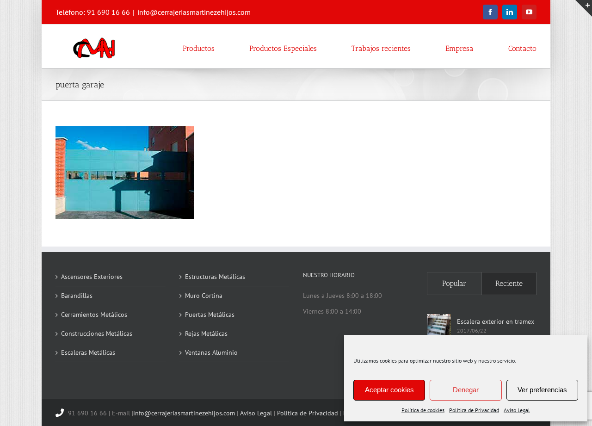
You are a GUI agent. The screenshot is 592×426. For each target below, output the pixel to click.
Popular (454, 283)
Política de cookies (422, 410)
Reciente (509, 283)
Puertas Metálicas (209, 314)
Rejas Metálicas (206, 333)
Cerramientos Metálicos (94, 314)
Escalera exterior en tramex (495, 321)
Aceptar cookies (389, 390)
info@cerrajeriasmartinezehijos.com (194, 12)
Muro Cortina (203, 295)
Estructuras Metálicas (215, 276)
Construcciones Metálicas (96, 333)
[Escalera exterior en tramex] (439, 326)
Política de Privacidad (474, 410)
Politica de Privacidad (307, 413)
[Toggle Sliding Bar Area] (583, 8)
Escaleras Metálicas (88, 352)
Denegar (466, 390)
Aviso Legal (517, 410)
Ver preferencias (542, 390)
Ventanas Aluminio (211, 352)
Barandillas (76, 295)
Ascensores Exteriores (92, 276)
